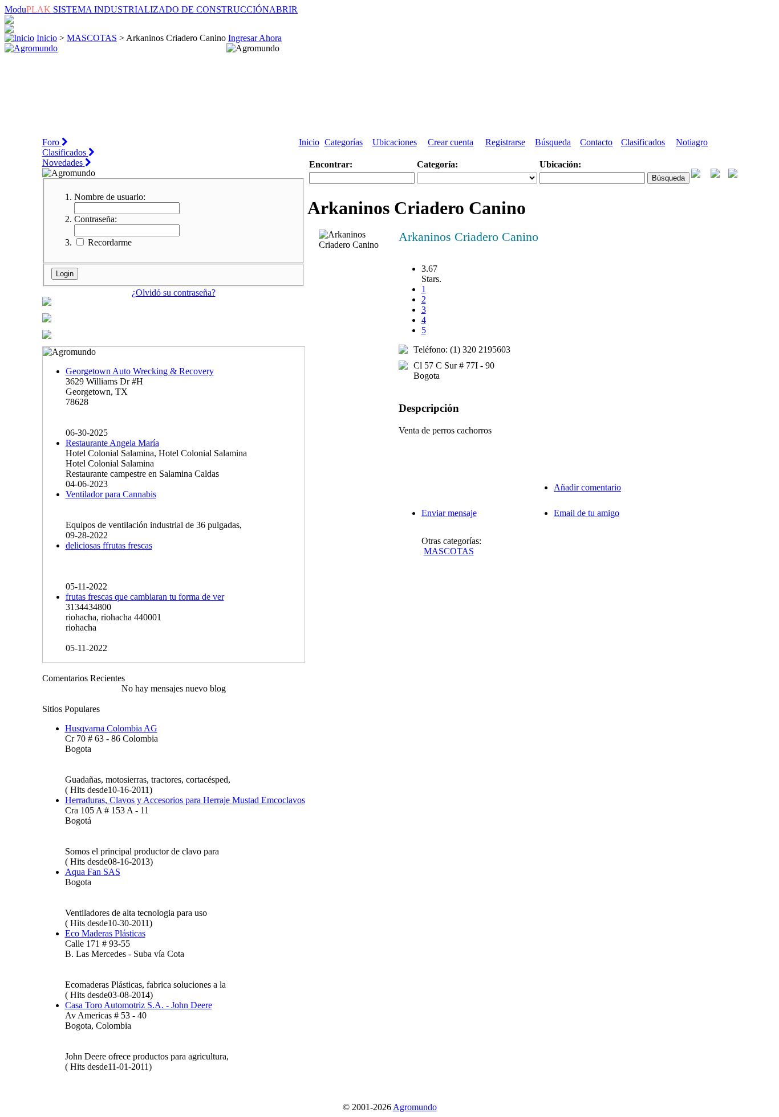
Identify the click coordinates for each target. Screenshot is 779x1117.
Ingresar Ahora (255, 38)
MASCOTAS (92, 38)
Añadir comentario (587, 487)
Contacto (596, 142)
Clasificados (643, 142)
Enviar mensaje (449, 513)
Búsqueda (553, 142)
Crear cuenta (450, 142)
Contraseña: (95, 219)
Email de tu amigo (586, 513)
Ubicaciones (394, 142)
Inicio (46, 38)
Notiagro (692, 142)
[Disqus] (522, 729)
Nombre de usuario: (109, 197)
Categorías (343, 142)
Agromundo (415, 1107)
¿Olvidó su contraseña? (174, 292)
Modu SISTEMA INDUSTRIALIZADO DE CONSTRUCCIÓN (151, 9)
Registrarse (505, 142)
